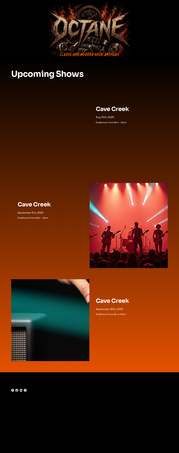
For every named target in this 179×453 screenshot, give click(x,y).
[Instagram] (12, 390)
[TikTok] (25, 390)
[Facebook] (16, 390)
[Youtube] (21, 390)
